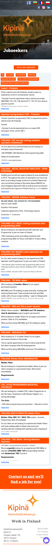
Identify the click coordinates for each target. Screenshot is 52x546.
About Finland (43, 529)
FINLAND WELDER (8, 79)
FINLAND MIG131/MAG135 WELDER (15, 83)
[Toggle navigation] (48, 40)
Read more (5, 109)
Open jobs (44, 537)
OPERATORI (20, 75)
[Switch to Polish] (48, 3)
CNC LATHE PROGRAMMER (28, 79)
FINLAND (32, 75)
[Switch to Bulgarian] (35, 3)
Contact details (42, 535)
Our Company (42, 532)
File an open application (26, 67)
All (2, 75)
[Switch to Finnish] (29, 3)
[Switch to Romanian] (41, 3)
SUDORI (10, 75)
